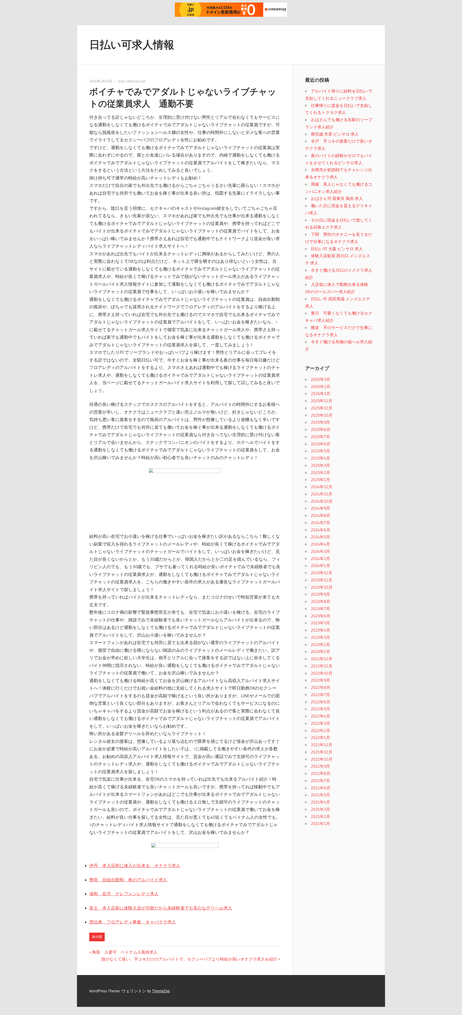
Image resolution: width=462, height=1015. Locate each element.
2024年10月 (322, 501)
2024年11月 (321, 493)
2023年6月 (320, 615)
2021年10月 (322, 759)
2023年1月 (320, 651)
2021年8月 (320, 773)
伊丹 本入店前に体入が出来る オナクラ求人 (134, 865)
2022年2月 (320, 730)
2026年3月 (320, 379)
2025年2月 (320, 472)
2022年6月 (320, 701)
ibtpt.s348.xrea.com (132, 81)
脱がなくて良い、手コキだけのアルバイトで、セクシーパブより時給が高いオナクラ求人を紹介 (189, 959)
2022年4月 (320, 715)
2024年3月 (320, 551)
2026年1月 (320, 393)
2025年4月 (320, 458)
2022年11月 (321, 665)
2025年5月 (320, 450)
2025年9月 (320, 422)
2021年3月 (320, 809)
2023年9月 (320, 594)
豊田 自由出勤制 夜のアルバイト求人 (128, 880)
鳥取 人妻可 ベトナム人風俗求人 (125, 952)
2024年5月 (320, 536)
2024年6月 (320, 529)
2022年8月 (320, 687)
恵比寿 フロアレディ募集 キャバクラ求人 (132, 922)
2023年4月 (320, 630)
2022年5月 (320, 708)
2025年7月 (320, 436)
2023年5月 (320, 622)
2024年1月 (320, 565)
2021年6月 (320, 787)
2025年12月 (321, 400)
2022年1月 (320, 737)
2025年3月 (320, 465)
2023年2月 (320, 644)
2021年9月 (320, 766)
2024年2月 (320, 558)
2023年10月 (322, 587)
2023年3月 (320, 637)
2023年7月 (320, 608)
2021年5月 (320, 794)
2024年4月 (320, 544)
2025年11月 (321, 407)
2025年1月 (320, 479)
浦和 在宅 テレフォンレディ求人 (124, 893)
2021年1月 (320, 823)
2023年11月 (321, 579)
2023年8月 (320, 601)
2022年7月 (320, 694)
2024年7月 (320, 522)
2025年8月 (320, 429)
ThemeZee (161, 990)
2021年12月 (321, 744)
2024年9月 (320, 508)
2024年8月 (320, 515)
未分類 (97, 937)
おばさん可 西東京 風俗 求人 (337, 198)
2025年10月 (322, 415)
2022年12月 (321, 658)
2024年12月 (321, 486)
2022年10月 (322, 673)
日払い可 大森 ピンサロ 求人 (337, 248)
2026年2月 (320, 386)
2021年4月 (320, 801)
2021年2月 (320, 816)
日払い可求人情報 (131, 44)
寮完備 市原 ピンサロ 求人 (335, 134)
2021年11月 (321, 751)
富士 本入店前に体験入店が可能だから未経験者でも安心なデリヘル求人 (160, 908)
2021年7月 (320, 780)
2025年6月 (320, 443)
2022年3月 (320, 723)
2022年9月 (320, 680)
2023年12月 (321, 572)
